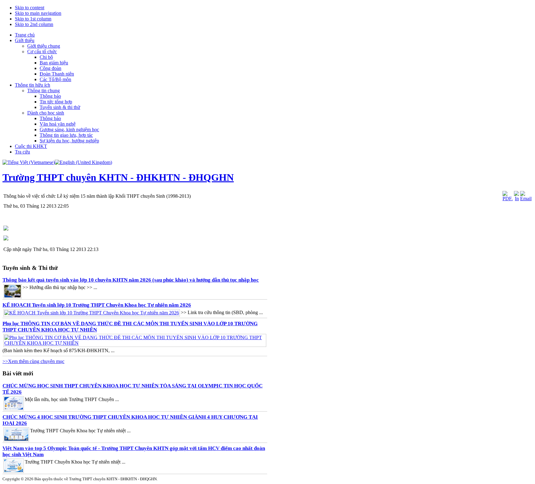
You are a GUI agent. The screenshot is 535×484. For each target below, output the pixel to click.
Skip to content (29, 7)
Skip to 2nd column (34, 24)
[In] (516, 198)
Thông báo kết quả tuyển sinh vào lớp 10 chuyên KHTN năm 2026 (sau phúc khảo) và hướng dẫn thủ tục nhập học (130, 280)
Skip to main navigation (38, 13)
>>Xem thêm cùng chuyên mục (33, 361)
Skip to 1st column (33, 18)
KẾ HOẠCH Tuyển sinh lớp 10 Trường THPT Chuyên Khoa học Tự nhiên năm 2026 (96, 305)
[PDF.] (507, 198)
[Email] (526, 198)
